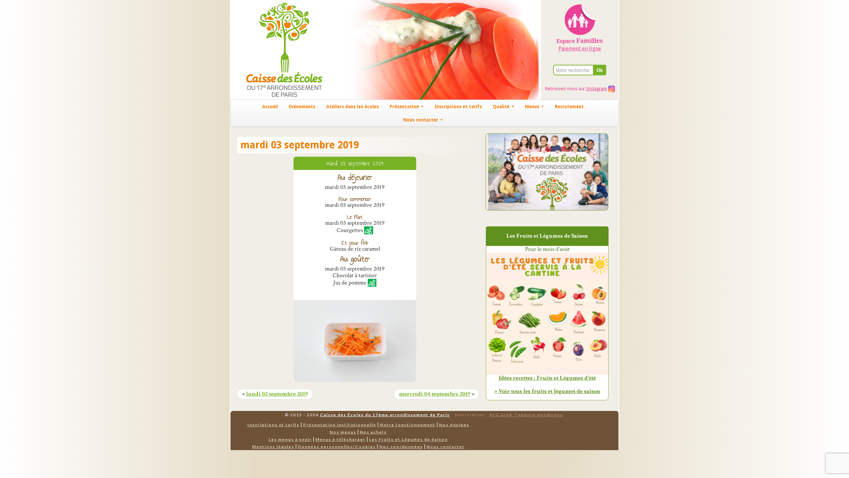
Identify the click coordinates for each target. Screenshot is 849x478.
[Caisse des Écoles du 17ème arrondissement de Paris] (277, 49)
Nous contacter (421, 119)
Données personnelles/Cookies (337, 446)
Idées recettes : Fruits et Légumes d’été (547, 378)
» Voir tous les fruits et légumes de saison (547, 391)
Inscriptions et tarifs (458, 106)
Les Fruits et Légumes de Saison (408, 439)
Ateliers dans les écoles (352, 106)
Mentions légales (273, 446)
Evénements (302, 106)
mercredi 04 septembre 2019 (434, 394)
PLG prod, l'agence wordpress (526, 414)
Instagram (596, 88)
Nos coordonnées (401, 446)
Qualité (502, 106)
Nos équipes (454, 424)
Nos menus (343, 432)
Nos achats (373, 432)
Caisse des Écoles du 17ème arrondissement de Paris (385, 414)
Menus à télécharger (340, 439)
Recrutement (569, 106)
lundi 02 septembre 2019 (277, 394)
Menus (533, 106)
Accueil (270, 106)
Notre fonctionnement (407, 424)
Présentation (405, 106)
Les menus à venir (290, 439)
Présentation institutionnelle (339, 424)
